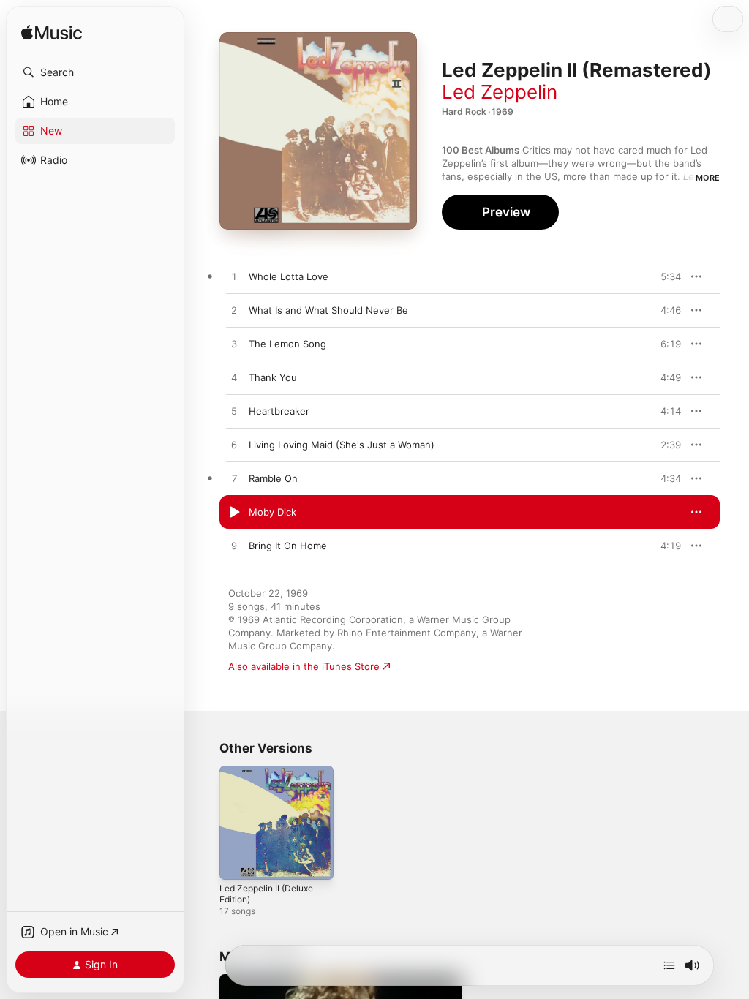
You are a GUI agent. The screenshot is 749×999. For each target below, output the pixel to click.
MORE (708, 178)
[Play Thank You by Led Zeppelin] (234, 378)
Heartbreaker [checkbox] (279, 411)
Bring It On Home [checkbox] (288, 545)
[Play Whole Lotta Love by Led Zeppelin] (234, 277)
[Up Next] (669, 965)
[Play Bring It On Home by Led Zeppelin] (234, 546)
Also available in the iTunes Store (304, 666)
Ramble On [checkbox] (273, 478)
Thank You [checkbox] (273, 377)
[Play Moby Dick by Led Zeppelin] (234, 512)
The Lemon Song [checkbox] (287, 344)
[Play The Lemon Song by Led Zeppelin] (234, 344)
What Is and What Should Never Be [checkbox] (328, 310)
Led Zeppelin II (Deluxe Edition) (266, 894)
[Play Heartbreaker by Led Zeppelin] (234, 411)
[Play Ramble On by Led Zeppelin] (234, 479)
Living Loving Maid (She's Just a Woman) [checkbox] (341, 445)
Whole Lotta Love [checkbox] (288, 276)
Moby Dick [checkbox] (272, 512)
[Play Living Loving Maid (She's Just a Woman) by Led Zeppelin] (234, 445)
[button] (95, 72)
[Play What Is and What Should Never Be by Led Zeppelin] (234, 310)
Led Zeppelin (499, 91)
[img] (51, 33)
